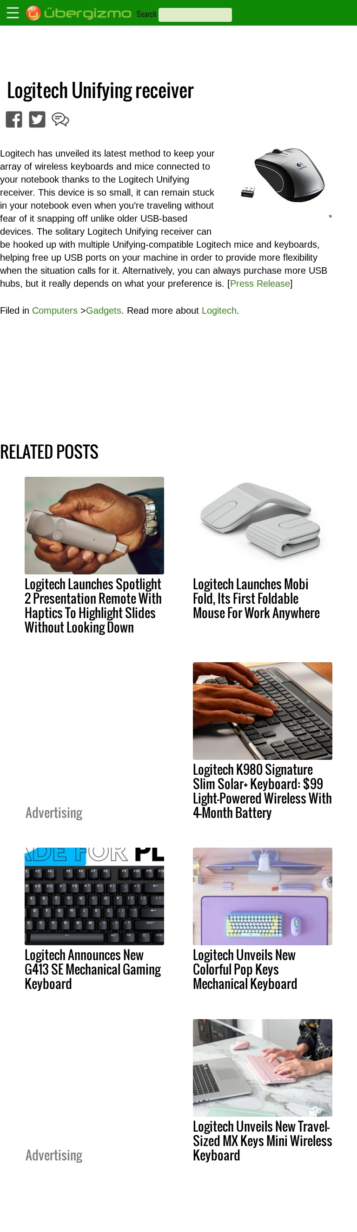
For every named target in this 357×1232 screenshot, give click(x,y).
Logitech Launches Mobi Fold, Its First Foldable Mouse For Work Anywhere (256, 598)
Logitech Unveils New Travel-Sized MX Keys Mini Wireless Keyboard (262, 1140)
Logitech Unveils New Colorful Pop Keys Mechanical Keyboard (245, 969)
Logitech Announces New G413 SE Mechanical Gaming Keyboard (92, 969)
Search (147, 14)
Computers (55, 310)
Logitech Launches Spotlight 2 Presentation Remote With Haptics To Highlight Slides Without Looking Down (93, 605)
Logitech (219, 310)
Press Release (260, 283)
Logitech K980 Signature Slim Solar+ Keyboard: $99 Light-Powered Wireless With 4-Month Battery (262, 791)
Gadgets (103, 310)
